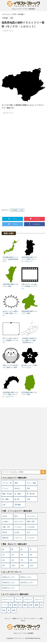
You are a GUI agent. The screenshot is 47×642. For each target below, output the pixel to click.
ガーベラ (19, 599)
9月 (3, 565)
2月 (12, 555)
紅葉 (30, 605)
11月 (22, 565)
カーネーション (7, 599)
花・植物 (18, 494)
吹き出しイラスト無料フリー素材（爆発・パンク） (10, 313)
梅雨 (25, 605)
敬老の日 (5, 538)
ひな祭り (5, 521)
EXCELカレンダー (8, 577)
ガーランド (28, 599)
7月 (22, 560)
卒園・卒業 (30, 521)
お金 (3, 504)
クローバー (38, 599)
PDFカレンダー (26, 577)
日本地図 (14, 210)
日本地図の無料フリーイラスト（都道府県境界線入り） (10, 259)
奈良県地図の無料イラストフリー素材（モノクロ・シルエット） (29, 259)
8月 (31, 560)
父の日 (17, 532)
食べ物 (17, 499)
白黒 (21, 210)
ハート (4, 605)
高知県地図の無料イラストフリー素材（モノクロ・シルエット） (10, 394)
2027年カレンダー (27, 582)
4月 (31, 555)
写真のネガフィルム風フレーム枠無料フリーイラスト (29, 286)
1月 (3, 555)
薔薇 (36, 605)
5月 (3, 560)
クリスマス (30, 538)
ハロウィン (18, 538)
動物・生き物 (6, 494)
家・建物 (5, 499)
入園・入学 (6, 527)
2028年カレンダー (8, 588)
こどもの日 (30, 527)
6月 (12, 560)
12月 (31, 565)
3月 (22, 555)
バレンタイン (31, 516)
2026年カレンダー (8, 582)
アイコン (5, 488)
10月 (13, 565)
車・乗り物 (30, 494)
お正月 (4, 516)
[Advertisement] (23, 47)
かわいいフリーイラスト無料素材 (23, 633)
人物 (28, 499)
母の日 (4, 532)
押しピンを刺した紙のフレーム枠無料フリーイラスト (10, 340)
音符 (3, 610)
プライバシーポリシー (30, 618)
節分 (16, 516)
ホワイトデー (19, 521)
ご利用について (16, 618)
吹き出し (18, 488)
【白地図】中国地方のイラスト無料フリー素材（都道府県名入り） (29, 340)
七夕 (28, 532)
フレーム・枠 (6, 483)
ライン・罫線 (31, 483)
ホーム (7, 618)
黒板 (13, 610)
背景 (16, 483)
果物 (15, 605)
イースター (18, 527)
